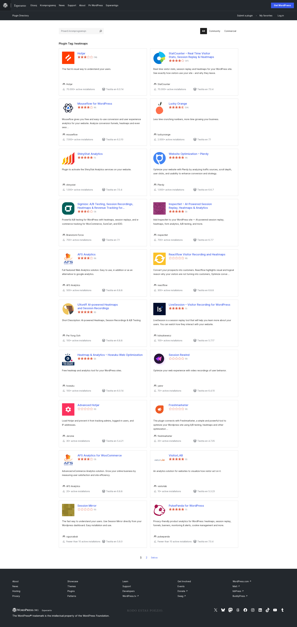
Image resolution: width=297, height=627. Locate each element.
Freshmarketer (178, 405)
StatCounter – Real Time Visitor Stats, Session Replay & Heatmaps (191, 55)
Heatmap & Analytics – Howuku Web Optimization (110, 354)
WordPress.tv (131, 596)
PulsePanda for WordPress (186, 505)
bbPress (238, 591)
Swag (182, 596)
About (15, 581)
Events (181, 586)
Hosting (16, 591)
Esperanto (47, 610)
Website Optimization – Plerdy (189, 153)
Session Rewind (179, 354)
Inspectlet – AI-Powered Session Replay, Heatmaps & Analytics (190, 205)
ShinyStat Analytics (90, 153)
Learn (125, 581)
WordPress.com (242, 581)
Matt (236, 586)
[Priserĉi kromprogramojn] (101, 31)
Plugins (71, 591)
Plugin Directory (20, 15)
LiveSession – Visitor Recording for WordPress (199, 304)
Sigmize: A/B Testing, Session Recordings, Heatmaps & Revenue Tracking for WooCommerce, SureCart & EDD (105, 206)
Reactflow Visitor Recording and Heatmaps (197, 254)
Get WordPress (282, 5)
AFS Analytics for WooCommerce (99, 455)
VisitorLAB (176, 455)
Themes (71, 586)
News (15, 586)
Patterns (71, 596)
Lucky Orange (178, 103)
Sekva (154, 557)
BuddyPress (240, 596)
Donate (183, 591)
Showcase (72, 581)
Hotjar (81, 53)
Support (127, 586)
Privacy (16, 596)
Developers (129, 591)
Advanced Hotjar (88, 405)
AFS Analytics (86, 254)
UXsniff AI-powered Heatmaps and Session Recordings (97, 306)
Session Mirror (87, 505)
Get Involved (184, 581)
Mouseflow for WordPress (94, 103)
